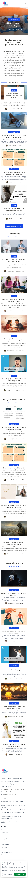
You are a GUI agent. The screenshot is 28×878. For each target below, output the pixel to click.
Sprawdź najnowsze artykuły (14, 226)
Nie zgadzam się (8, 874)
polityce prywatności (6, 871)
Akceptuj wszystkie (20, 874)
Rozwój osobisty (14, 424)
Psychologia (14, 168)
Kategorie (4, 839)
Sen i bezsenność (14, 19)
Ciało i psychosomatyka (6, 852)
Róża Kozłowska (5, 829)
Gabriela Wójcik (5, 832)
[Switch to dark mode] (22, 3)
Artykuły (4, 798)
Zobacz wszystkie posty (14, 237)
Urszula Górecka (5, 835)
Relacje (14, 90)
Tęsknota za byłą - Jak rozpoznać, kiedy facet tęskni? (13, 809)
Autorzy (3, 826)
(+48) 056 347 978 (7, 791)
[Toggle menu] (25, 3)
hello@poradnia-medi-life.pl (9, 794)
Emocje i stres (4, 849)
